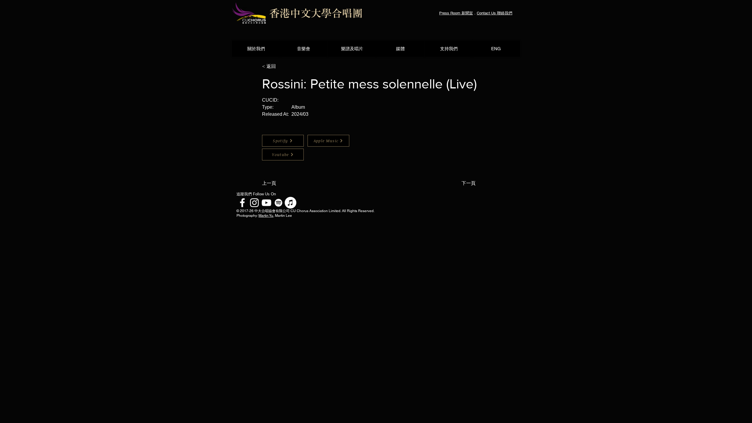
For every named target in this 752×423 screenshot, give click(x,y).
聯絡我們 (504, 13)
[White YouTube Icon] (266, 203)
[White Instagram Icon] (254, 203)
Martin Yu (265, 216)
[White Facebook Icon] (242, 203)
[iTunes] (290, 203)
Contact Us (487, 13)
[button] (281, 66)
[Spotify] (278, 203)
